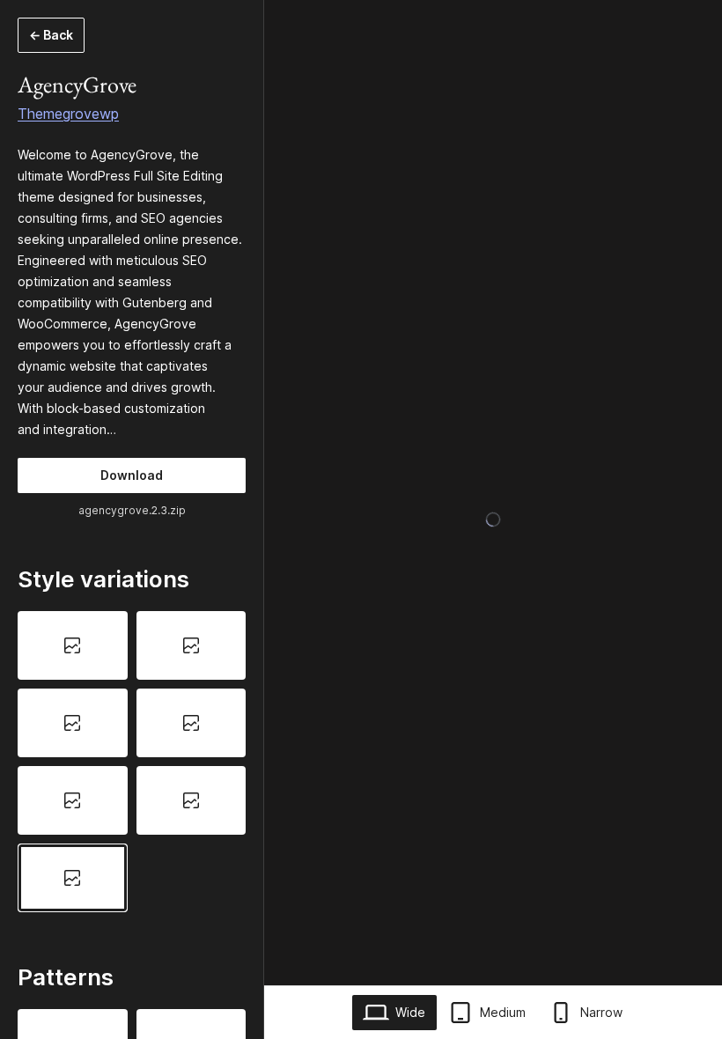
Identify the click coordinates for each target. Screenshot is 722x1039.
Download (131, 475)
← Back (51, 34)
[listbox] (132, 761)
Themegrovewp (68, 113)
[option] (73, 645)
